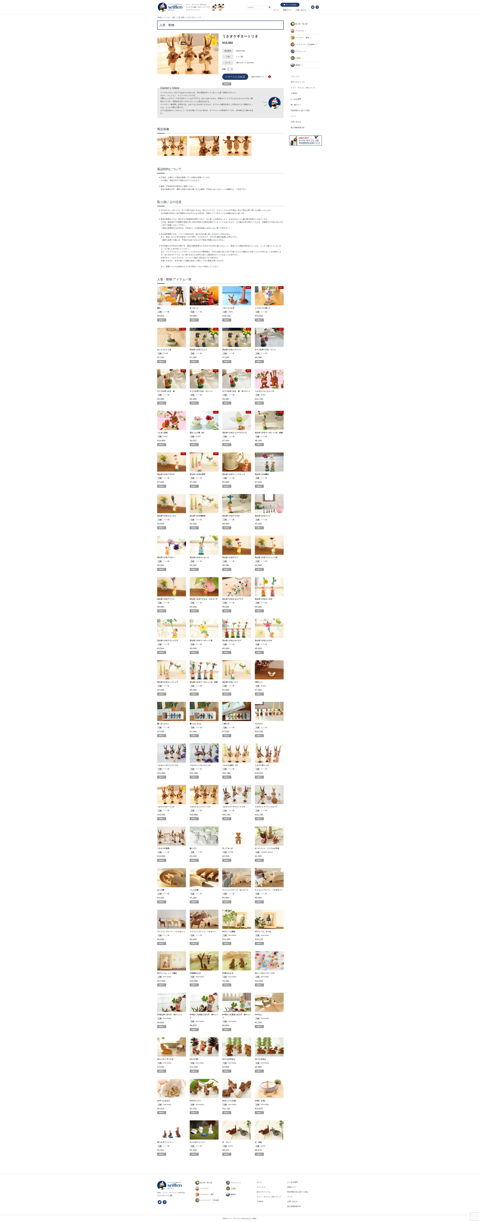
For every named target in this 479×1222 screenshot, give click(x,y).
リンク (293, 116)
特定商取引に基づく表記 (300, 110)
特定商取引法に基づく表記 (297, 1192)
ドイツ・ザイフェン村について (303, 88)
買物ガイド (287, 10)
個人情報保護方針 (298, 128)
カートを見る (291, 5)
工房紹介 (294, 93)
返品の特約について (259, 77)
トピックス (295, 76)
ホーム (276, 10)
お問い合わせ (301, 10)
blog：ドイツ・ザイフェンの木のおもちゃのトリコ (171, 1193)
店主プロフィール (298, 82)
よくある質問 (296, 99)
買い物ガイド (296, 105)
